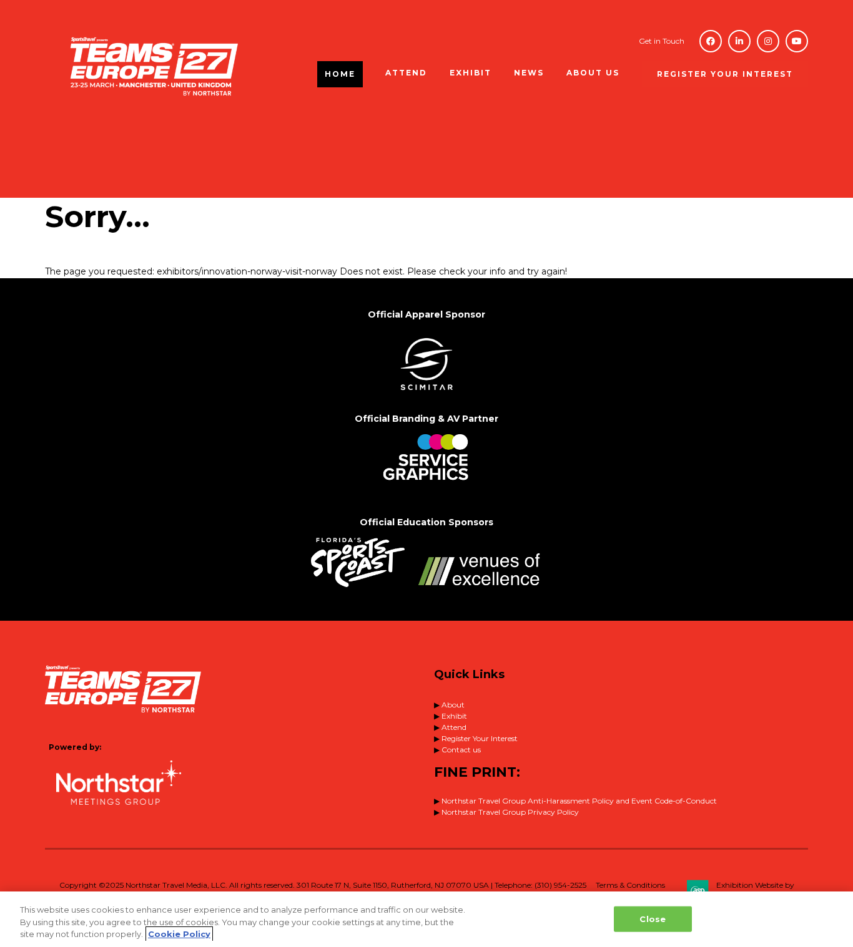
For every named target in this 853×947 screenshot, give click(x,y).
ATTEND (406, 72)
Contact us (461, 749)
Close (652, 918)
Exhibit (454, 716)
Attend (453, 727)
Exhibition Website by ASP (755, 890)
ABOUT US (592, 72)
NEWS (529, 72)
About (453, 704)
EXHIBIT (470, 72)
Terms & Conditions (630, 885)
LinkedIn (739, 41)
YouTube (797, 41)
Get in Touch (661, 41)
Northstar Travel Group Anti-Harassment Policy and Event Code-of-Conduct (579, 800)
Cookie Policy (179, 934)
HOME (340, 74)
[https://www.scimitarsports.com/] (426, 395)
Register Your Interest (479, 738)
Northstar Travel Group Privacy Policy (510, 812)
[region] (426, 919)
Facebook (710, 41)
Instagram (768, 41)
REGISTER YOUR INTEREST (725, 74)
